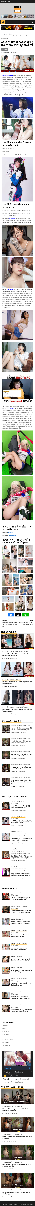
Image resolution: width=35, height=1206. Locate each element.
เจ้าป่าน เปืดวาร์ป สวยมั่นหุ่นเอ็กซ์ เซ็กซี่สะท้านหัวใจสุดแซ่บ (20, 935)
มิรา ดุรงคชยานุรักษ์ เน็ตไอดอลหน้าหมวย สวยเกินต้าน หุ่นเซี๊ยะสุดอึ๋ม (21, 1010)
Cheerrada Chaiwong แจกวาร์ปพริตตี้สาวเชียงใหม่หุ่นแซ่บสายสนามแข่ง (21, 782)
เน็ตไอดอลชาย (14, 803)
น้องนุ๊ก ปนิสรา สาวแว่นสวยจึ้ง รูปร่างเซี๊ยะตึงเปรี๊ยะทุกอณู (21, 984)
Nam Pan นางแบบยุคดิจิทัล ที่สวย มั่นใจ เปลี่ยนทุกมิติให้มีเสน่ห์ (20, 898)
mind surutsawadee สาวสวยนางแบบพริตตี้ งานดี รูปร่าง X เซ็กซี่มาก (21, 922)
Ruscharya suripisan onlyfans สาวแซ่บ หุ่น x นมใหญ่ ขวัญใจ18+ (21, 911)
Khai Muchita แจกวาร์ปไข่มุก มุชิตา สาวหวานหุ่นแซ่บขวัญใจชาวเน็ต (21, 755)
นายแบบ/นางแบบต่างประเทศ (18, 801)
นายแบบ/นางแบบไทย (15, 651)
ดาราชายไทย (5, 1031)
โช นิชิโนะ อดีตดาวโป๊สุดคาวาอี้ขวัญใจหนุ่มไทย (25, 622)
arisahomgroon (13, 535)
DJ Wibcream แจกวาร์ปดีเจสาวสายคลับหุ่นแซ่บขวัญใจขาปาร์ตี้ (21, 768)
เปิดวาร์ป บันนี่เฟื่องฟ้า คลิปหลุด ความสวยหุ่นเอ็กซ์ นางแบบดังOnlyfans (21, 857)
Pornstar (19, 831)
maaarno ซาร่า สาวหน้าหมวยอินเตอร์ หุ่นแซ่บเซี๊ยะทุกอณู (19, 949)
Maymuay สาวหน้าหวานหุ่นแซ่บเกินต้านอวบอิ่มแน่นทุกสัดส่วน (21, 971)
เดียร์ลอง (10, 532)
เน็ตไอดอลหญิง (25, 651)
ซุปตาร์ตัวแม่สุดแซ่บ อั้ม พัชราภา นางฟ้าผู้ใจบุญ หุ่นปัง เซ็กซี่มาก (9, 623)
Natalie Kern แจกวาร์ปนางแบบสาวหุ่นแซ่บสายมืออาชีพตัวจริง (21, 742)
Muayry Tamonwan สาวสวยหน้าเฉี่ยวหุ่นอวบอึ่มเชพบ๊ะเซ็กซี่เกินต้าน (21, 960)
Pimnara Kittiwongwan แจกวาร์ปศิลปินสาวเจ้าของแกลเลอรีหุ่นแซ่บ (21, 729)
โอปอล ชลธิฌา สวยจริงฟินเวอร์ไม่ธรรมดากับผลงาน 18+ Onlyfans (20, 997)
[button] (6, 552)
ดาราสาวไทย (4, 38)
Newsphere (22, 1204)
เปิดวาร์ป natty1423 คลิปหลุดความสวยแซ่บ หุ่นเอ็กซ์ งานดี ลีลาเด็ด (21, 839)
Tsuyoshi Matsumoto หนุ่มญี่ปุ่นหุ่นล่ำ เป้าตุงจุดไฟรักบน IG (21, 806)
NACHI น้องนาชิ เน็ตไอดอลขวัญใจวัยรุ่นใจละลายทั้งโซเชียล (21, 822)
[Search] (33, 22)
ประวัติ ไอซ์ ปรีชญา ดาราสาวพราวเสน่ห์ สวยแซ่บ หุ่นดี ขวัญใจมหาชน (20, 874)
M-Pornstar (13, 831)
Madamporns (13, 52)
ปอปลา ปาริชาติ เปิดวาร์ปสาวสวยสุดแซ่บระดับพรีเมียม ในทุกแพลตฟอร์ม (15, 654)
